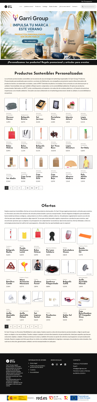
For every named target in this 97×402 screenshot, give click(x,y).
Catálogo (45, 6)
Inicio (20, 6)
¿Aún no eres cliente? (64, 6)
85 (27, 188)
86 (32, 188)
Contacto (74, 6)
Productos (38, 6)
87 (36, 188)
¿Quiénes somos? (28, 6)
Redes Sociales (53, 6)
